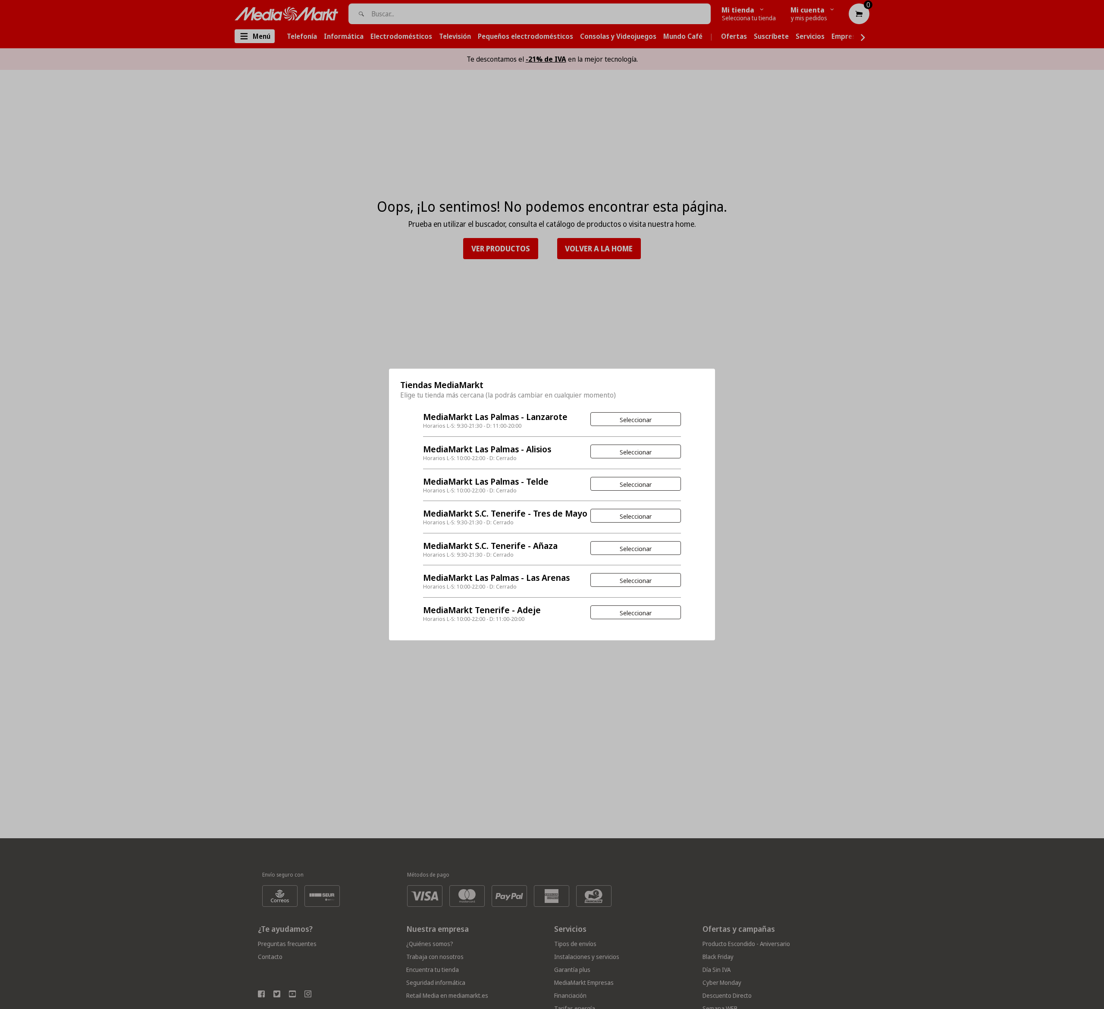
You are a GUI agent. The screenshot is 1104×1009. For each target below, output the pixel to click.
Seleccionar (636, 419)
